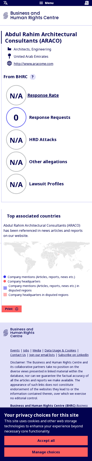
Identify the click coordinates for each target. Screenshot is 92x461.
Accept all (46, 440)
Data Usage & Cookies (60, 350)
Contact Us (18, 355)
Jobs (26, 350)
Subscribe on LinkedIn (73, 355)
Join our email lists (42, 355)
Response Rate (43, 95)
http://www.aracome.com (33, 63)
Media (37, 350)
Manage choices (46, 452)
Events (15, 350)
